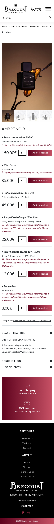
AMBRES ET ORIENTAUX (26, 320)
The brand (27, 443)
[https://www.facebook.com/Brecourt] (23, 512)
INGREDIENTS (11, 367)
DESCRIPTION (11, 361)
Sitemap (27, 467)
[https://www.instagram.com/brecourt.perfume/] (28, 512)
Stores (27, 462)
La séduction (34, 26)
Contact (27, 447)
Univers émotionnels (18, 26)
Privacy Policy (27, 476)
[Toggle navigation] (48, 9)
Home (4, 26)
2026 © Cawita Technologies (27, 521)
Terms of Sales (27, 471)
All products (27, 438)
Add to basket (40, 152)
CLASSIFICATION (13, 332)
